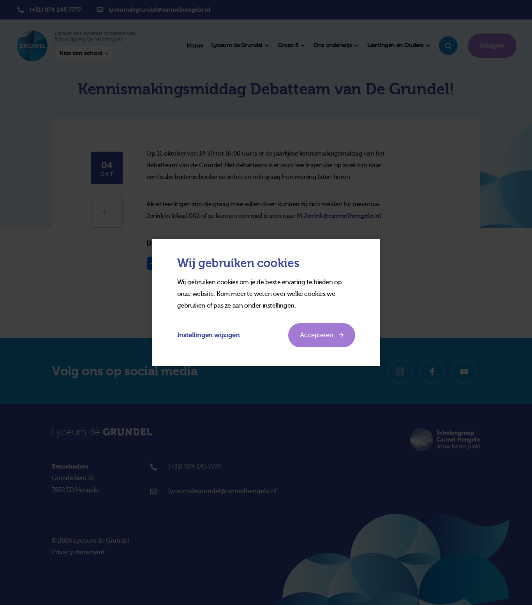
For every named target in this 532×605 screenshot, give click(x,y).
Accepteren (316, 335)
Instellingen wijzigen (208, 335)
